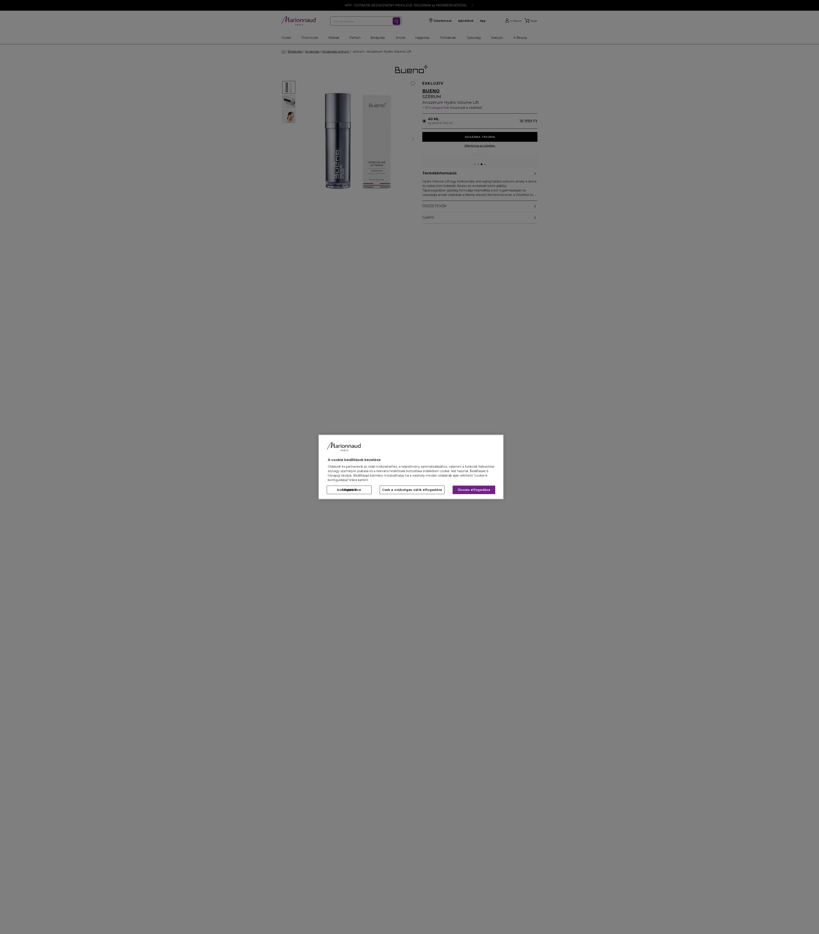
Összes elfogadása (474, 490)
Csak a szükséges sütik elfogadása (412, 490)
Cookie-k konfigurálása (349, 490)
